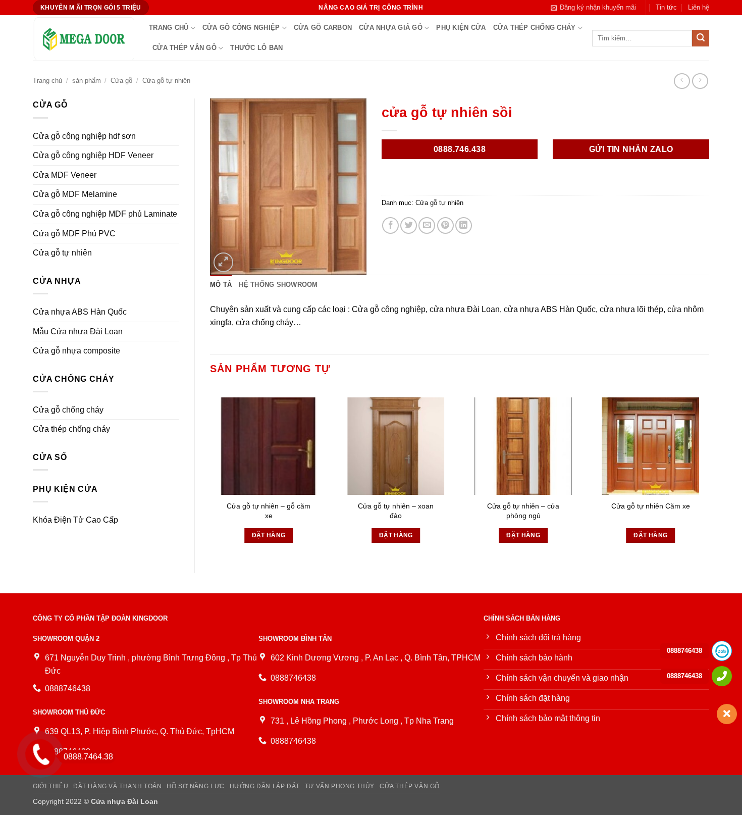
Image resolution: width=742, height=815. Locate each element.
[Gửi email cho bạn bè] (426, 225)
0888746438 (684, 650)
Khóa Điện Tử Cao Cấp (75, 520)
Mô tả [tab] (221, 284)
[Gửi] (700, 38)
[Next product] (682, 81)
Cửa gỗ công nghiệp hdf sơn (84, 136)
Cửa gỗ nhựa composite (76, 350)
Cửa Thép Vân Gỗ (184, 48)
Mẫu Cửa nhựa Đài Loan (78, 331)
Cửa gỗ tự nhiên (166, 80)
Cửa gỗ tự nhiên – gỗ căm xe (268, 511)
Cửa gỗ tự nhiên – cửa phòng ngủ (523, 511)
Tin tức (666, 7)
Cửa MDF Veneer (64, 175)
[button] (593, 7)
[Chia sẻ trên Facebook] (390, 225)
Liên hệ (698, 7)
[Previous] (210, 471)
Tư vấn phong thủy (340, 786)
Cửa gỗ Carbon (323, 27)
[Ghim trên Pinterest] (445, 225)
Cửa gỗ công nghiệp (241, 27)
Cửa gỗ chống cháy (68, 409)
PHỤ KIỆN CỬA (461, 27)
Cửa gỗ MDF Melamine (75, 194)
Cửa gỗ (121, 80)
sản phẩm (86, 80)
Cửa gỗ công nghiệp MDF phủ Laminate (105, 214)
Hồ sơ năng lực (196, 786)
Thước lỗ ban (256, 48)
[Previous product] (700, 81)
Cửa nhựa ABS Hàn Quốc (80, 312)
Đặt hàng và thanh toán (117, 786)
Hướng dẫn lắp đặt (265, 786)
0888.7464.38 (88, 756)
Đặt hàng (269, 535)
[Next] (708, 471)
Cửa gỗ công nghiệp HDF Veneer (93, 155)
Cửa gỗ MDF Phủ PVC (74, 233)
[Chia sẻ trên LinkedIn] (463, 225)
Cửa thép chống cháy (534, 27)
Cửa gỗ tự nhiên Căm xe (650, 506)
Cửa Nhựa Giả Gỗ (390, 27)
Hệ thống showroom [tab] (278, 284)
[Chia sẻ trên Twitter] (408, 225)
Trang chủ (168, 27)
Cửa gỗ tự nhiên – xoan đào (396, 511)
